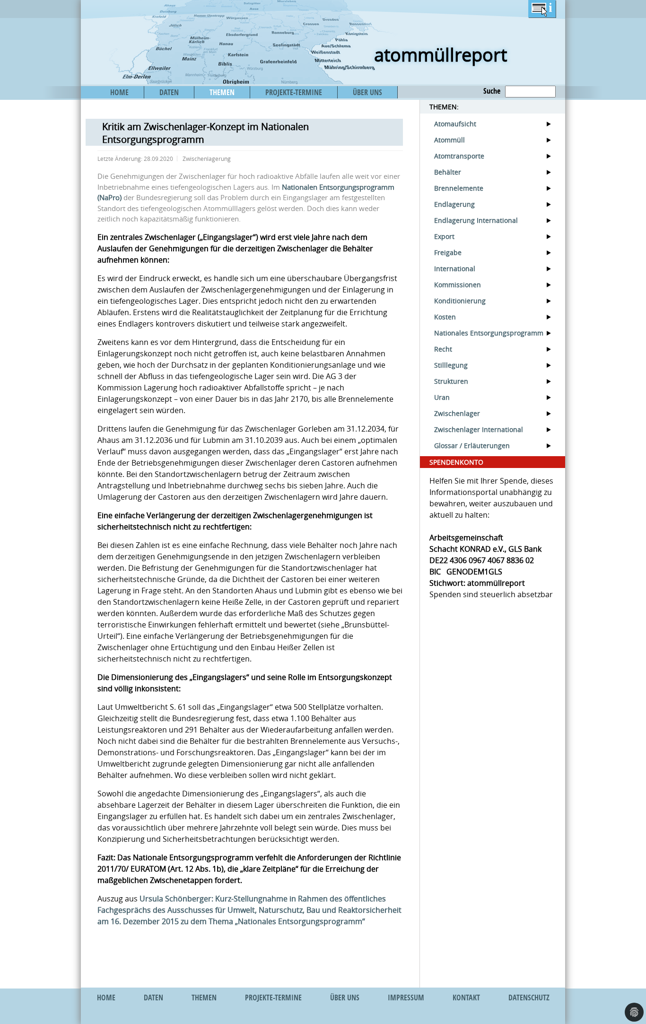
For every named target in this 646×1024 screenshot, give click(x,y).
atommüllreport (440, 55)
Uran (442, 397)
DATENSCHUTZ (529, 997)
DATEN (169, 92)
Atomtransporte (459, 155)
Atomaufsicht (455, 123)
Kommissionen (457, 284)
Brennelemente (458, 188)
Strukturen (451, 381)
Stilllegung (451, 365)
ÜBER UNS (367, 92)
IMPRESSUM (406, 997)
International (454, 268)
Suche (491, 91)
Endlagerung (454, 204)
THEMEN (222, 92)
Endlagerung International (476, 220)
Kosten (445, 316)
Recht (443, 348)
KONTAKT (466, 997)
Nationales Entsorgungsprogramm (488, 332)
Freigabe (448, 252)
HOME (119, 92)
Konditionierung (460, 300)
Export (444, 236)
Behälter (447, 172)
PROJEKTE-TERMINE (293, 92)
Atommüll (449, 139)
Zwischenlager (457, 413)
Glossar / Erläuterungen (472, 445)
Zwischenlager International (478, 429)
